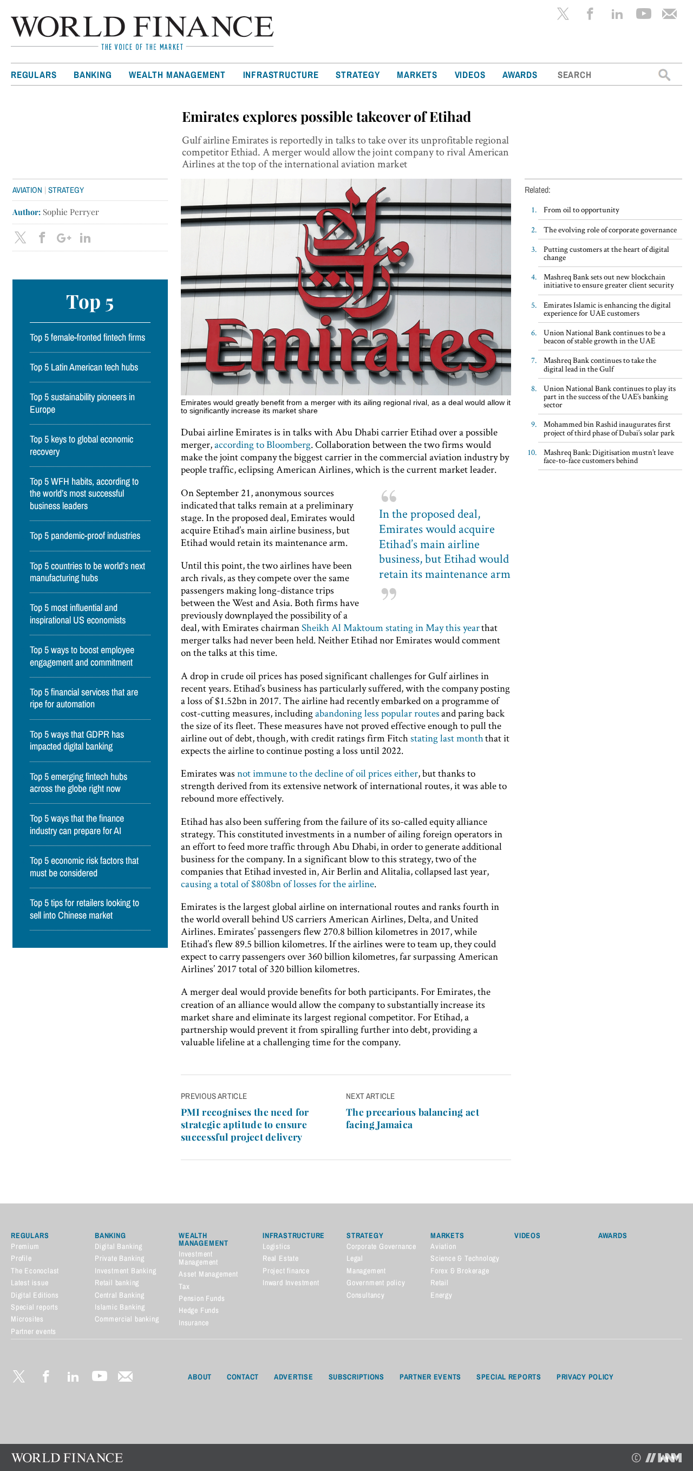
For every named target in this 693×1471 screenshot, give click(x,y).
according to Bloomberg (262, 444)
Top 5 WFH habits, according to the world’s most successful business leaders (84, 493)
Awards (520, 74)
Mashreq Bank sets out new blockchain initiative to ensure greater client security (609, 280)
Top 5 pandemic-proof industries (85, 535)
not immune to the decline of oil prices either (327, 773)
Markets (417, 74)
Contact (243, 1376)
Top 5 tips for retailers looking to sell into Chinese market (84, 908)
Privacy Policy (585, 1376)
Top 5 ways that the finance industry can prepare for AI (77, 824)
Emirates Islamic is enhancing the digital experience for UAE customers (607, 309)
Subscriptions (356, 1376)
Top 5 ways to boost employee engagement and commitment (82, 656)
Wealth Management (177, 74)
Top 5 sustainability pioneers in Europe (82, 403)
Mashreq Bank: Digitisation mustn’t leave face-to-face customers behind (609, 456)
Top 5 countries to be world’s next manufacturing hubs (87, 572)
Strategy (358, 74)
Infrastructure (281, 74)
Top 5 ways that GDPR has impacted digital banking (77, 740)
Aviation (27, 189)
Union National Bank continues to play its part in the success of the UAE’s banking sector (610, 396)
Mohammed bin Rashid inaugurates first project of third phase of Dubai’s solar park (609, 428)
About (200, 1376)
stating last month (446, 738)
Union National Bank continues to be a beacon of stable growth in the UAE (604, 336)
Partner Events (430, 1376)
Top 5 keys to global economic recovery (81, 445)
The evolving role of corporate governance (610, 229)
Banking (93, 74)
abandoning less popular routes (377, 713)
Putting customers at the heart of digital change (606, 253)
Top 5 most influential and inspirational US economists (78, 613)
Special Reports (508, 1376)
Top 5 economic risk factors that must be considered (84, 866)
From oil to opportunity (581, 209)
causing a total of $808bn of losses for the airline (277, 883)
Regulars (33, 74)
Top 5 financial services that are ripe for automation (84, 698)
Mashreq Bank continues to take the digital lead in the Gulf (600, 364)
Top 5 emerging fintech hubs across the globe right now (78, 782)
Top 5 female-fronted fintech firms (87, 337)
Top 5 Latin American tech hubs (84, 367)
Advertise (293, 1376)
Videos (470, 74)
